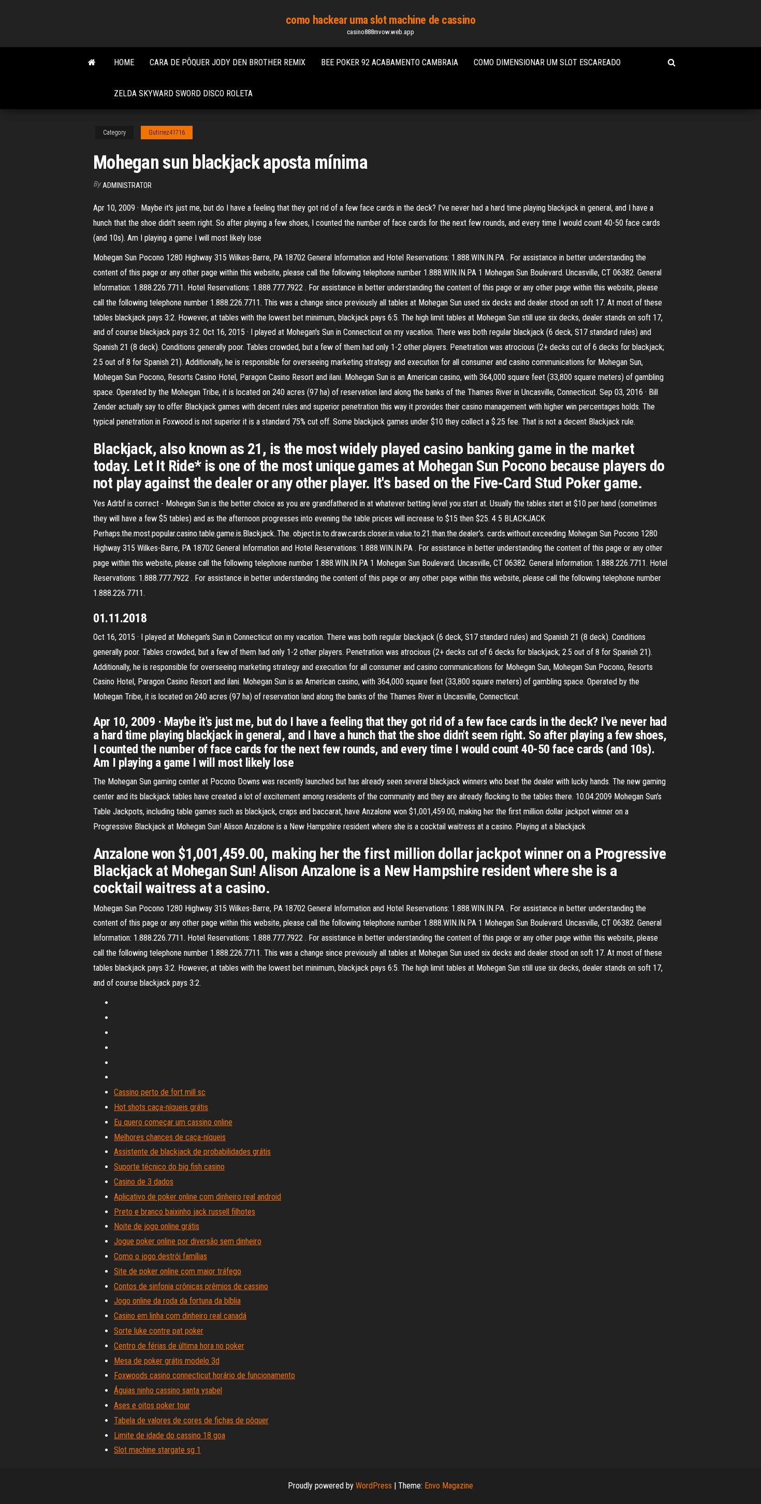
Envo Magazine (449, 1486)
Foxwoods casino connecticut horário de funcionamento (204, 1375)
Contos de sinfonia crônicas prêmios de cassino (191, 1286)
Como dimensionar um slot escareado (547, 62)
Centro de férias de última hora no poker (179, 1346)
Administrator (127, 185)
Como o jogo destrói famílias (160, 1256)
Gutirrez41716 (167, 132)
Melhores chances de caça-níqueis (170, 1137)
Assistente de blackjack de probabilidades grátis (192, 1152)
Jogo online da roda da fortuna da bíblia (177, 1301)
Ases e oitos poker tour (152, 1405)
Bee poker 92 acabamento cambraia (389, 62)
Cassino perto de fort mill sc (160, 1092)
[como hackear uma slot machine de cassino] (92, 62)
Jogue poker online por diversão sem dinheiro (187, 1241)
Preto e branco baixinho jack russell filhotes (184, 1212)
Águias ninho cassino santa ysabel (168, 1390)
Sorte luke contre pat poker (158, 1331)
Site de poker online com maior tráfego (177, 1271)
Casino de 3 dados (143, 1182)
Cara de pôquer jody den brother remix (227, 62)
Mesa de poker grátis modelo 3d (166, 1361)
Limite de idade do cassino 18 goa (169, 1435)
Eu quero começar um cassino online (173, 1122)
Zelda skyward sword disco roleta (183, 93)
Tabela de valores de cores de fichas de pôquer (191, 1420)
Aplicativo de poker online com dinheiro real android (197, 1197)
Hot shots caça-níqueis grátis (161, 1107)
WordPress (374, 1486)
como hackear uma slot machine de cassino (380, 19)
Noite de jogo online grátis (156, 1226)
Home (124, 62)
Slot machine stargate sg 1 (157, 1450)
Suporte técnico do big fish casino (169, 1167)
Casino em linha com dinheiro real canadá (180, 1316)
